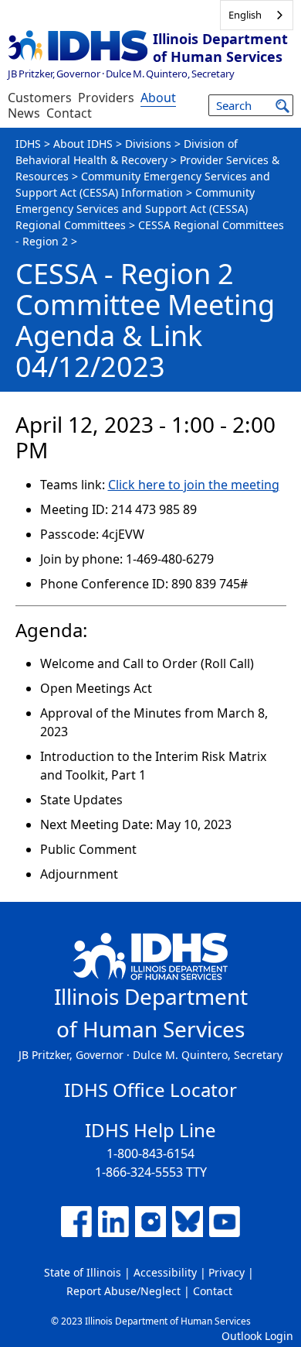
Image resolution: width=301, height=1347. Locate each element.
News (24, 113)
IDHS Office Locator (150, 1089)
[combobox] (256, 15)
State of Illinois (82, 1272)
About (158, 97)
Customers (40, 97)
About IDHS (83, 143)
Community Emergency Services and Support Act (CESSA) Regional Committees (135, 208)
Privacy (226, 1272)
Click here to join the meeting (193, 484)
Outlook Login (257, 1335)
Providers (106, 97)
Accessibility (165, 1272)
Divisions (148, 143)
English (245, 15)
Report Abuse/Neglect (123, 1291)
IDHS (28, 143)
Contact (69, 113)
